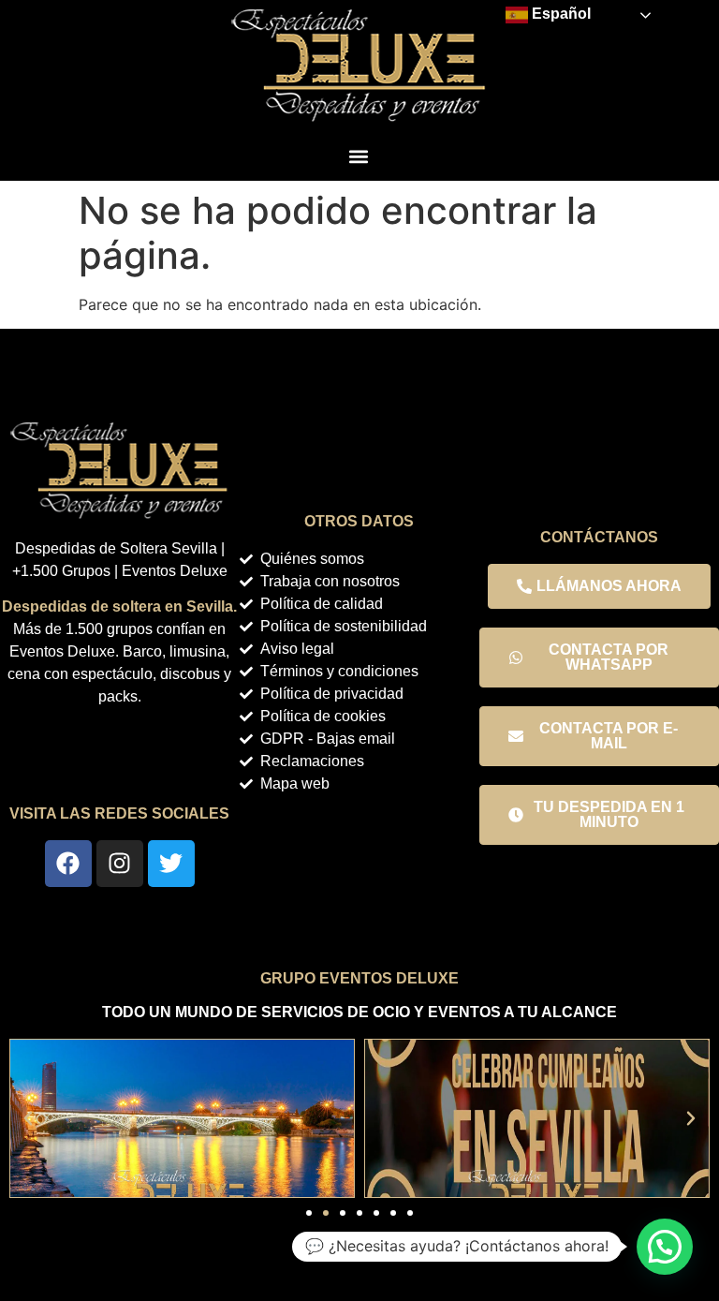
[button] (358, 155)
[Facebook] (68, 863)
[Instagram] (119, 863)
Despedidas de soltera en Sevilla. (119, 606)
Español (559, 14)
